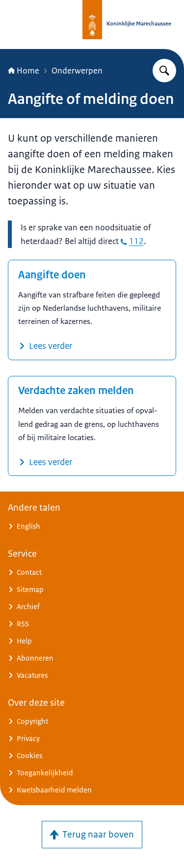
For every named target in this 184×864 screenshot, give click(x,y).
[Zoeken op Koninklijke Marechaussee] (164, 70)
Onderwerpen (77, 70)
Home (28, 70)
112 (136, 241)
